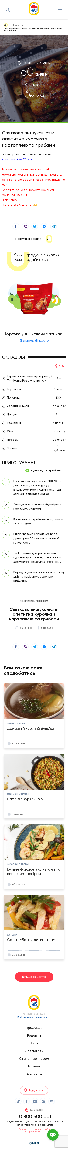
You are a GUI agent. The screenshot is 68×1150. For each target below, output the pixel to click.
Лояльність (34, 1051)
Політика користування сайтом (34, 1017)
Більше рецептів (34, 977)
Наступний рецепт (28, 239)
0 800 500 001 (35, 1116)
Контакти (34, 1074)
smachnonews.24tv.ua (18, 159)
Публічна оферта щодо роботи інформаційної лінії (35, 1130)
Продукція (34, 1028)
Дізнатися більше (32, 340)
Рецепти (34, 1035)
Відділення (36, 1090)
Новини (34, 1066)
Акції (34, 1043)
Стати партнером (34, 1059)
